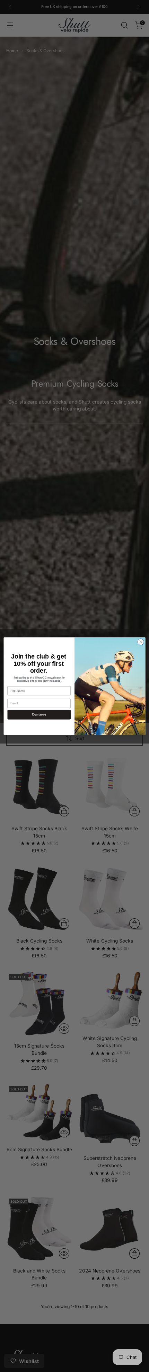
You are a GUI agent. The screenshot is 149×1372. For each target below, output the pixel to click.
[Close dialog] (141, 641)
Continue (39, 714)
